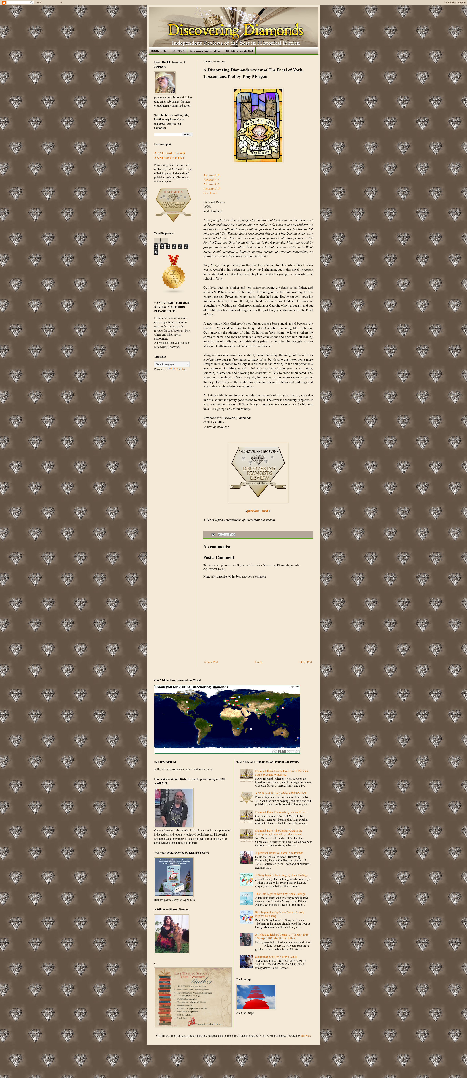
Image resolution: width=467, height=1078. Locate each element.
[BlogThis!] (223, 534)
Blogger (305, 1035)
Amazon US (211, 179)
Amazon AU (211, 188)
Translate (181, 369)
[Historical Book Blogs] (174, 293)
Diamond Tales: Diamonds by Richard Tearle (281, 812)
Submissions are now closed (205, 51)
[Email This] (219, 534)
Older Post (306, 662)
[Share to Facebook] (230, 534)
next (265, 510)
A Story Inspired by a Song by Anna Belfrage (281, 875)
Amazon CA (211, 184)
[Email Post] (212, 534)
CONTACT (179, 51)
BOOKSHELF (159, 51)
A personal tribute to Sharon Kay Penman (279, 853)
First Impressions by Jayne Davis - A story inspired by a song (279, 914)
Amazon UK (211, 175)
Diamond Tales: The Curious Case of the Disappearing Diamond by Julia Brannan (278, 832)
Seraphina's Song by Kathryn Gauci (276, 956)
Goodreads (210, 193)
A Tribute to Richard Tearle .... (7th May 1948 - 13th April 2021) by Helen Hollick (282, 936)
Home (258, 662)
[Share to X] (226, 534)
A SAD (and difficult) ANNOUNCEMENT (169, 155)
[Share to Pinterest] (233, 534)
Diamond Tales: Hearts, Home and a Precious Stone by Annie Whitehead (281, 772)
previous (254, 510)
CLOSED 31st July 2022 (239, 51)
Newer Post (211, 662)
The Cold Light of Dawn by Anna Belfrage (280, 894)
